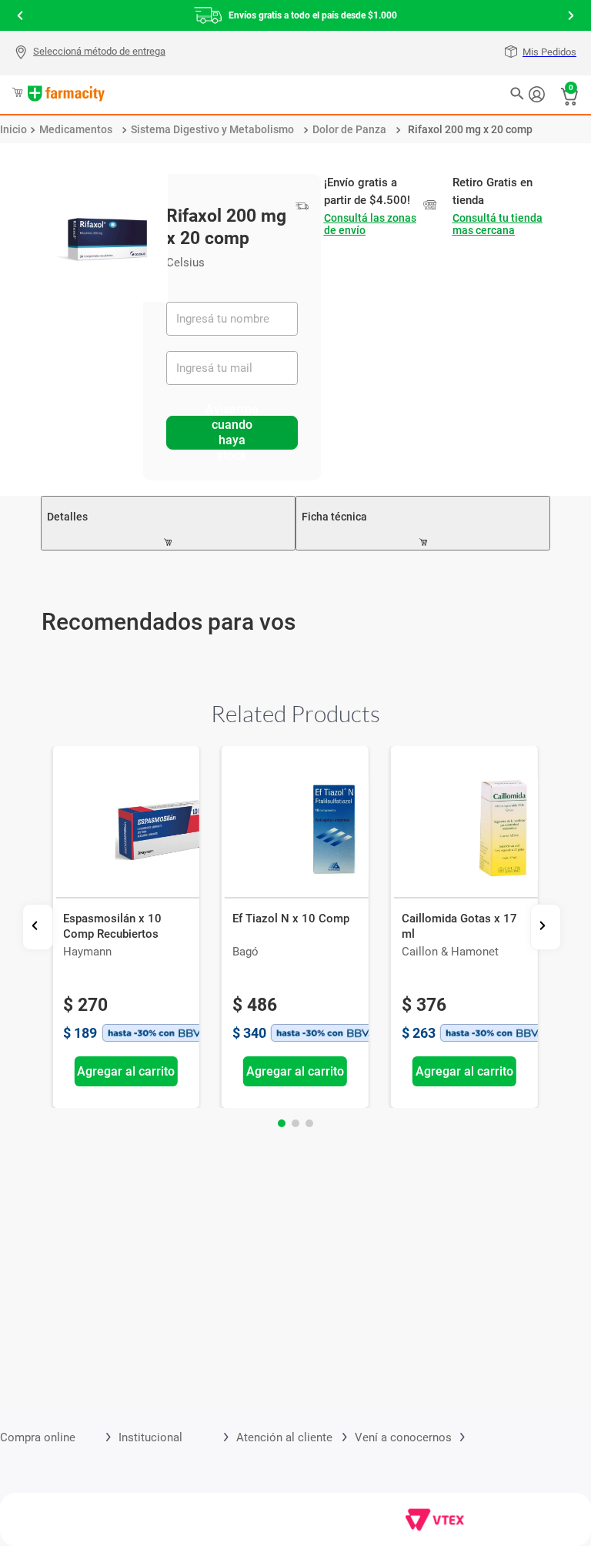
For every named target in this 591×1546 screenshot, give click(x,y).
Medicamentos (75, 129)
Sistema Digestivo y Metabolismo (212, 129)
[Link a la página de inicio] (13, 129)
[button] (92, 53)
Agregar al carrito (126, 1071)
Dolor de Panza (349, 129)
